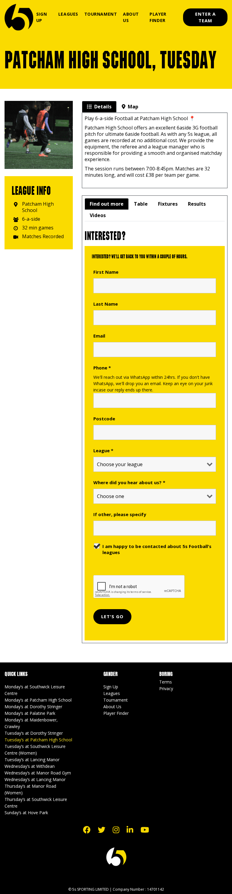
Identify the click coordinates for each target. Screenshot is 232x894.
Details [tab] (102, 106)
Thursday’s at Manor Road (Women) (30, 789)
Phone (102, 368)
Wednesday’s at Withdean (30, 766)
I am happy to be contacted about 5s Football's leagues (156, 549)
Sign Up (41, 17)
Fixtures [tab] (168, 204)
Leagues (68, 14)
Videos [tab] (98, 215)
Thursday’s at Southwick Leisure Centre (36, 802)
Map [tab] (133, 106)
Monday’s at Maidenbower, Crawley (31, 723)
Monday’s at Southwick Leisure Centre (35, 690)
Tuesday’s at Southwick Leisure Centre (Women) (35, 749)
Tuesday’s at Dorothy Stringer (34, 733)
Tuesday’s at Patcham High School (38, 740)
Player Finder (158, 17)
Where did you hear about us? (129, 482)
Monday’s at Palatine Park (30, 713)
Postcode (104, 419)
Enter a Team (205, 17)
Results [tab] (197, 204)
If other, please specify (119, 514)
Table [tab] (141, 204)
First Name (105, 272)
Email (99, 336)
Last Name (105, 304)
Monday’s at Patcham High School (38, 700)
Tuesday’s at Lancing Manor (32, 759)
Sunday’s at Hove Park (26, 812)
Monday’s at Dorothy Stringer (33, 706)
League (103, 450)
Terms (165, 682)
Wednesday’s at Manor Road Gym (38, 773)
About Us (131, 17)
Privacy (166, 688)
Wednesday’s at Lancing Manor (35, 779)
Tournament (100, 14)
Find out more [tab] (107, 204)
